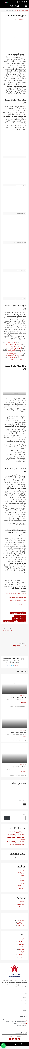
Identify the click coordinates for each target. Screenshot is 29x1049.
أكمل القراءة (23, 702)
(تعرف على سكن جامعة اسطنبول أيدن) (17, 597)
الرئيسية (24, 998)
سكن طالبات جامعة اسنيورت (19, 767)
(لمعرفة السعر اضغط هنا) (14, 344)
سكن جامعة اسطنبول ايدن (19, 618)
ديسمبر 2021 (21, 886)
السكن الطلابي (20, 904)
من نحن (24, 1007)
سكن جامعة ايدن (21, 621)
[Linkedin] (13, 1039)
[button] (26, 6)
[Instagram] (17, 2)
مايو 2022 (21, 878)
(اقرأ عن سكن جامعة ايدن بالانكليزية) (18, 600)
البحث (24, 814)
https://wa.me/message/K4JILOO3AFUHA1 (15, 593)
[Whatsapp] (24, 2)
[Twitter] (10, 1039)
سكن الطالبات (17, 10)
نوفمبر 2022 (21, 875)
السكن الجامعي (20, 901)
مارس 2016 (21, 888)
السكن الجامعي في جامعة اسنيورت (15, 834)
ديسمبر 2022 (21, 873)
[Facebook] (26, 2)
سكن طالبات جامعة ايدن (10, 621)
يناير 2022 (22, 883)
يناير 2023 (22, 870)
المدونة (24, 1004)
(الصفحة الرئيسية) (22, 604)
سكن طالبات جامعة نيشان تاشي (18, 697)
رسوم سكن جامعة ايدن (20, 616)
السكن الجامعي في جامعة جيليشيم (15, 841)
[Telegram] (20, 2)
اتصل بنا (24, 1010)
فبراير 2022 (21, 880)
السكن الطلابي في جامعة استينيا (16, 832)
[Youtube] (22, 2)
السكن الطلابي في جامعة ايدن (18, 613)
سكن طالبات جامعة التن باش (18, 732)
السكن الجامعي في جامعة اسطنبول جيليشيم (16, 838)
